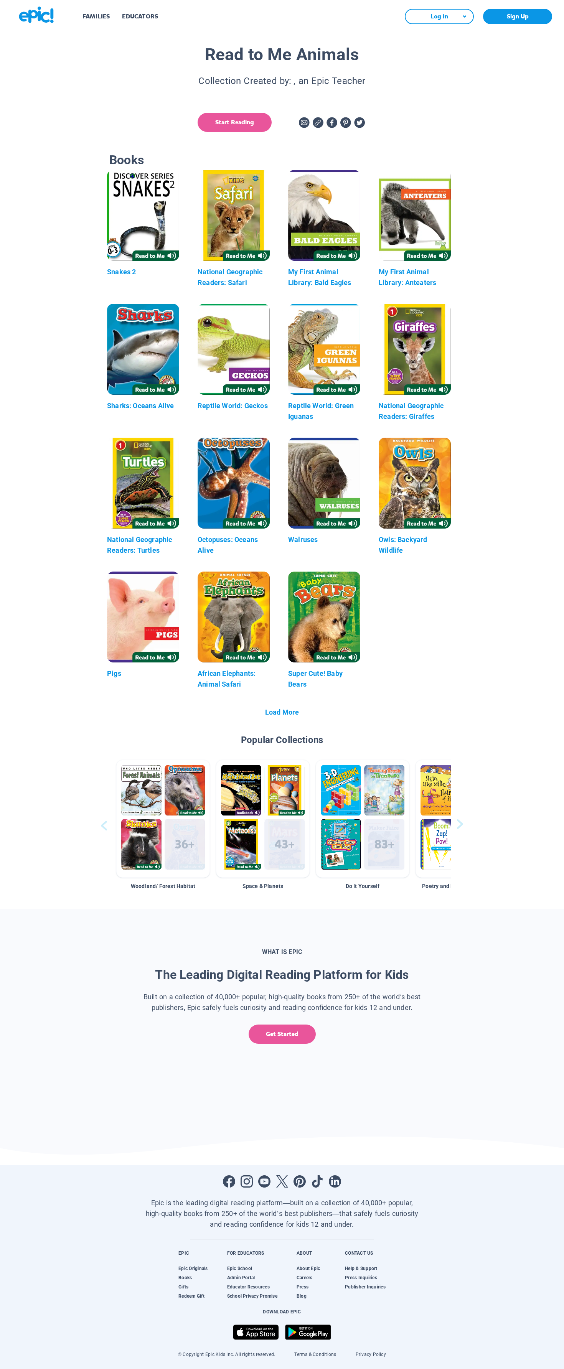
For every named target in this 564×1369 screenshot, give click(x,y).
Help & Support (361, 1268)
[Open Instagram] (247, 1181)
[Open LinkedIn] (335, 1181)
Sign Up (518, 16)
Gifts (183, 1287)
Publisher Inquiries (365, 1287)
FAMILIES (96, 16)
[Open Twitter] (282, 1181)
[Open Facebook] (229, 1181)
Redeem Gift (191, 1296)
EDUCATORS (140, 16)
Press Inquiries (361, 1277)
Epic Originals (193, 1268)
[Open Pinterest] (300, 1181)
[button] (163, 819)
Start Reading (234, 122)
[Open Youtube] (264, 1181)
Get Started (282, 1034)
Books (185, 1277)
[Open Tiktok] (317, 1181)
